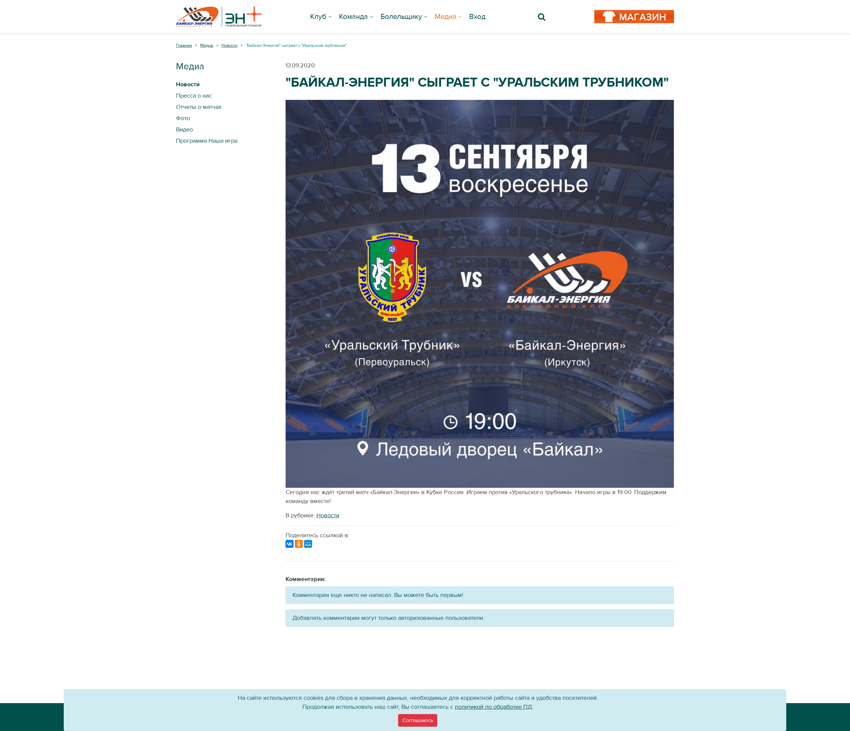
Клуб (318, 16)
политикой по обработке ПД (493, 707)
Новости (327, 515)
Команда (353, 16)
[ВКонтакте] (290, 544)
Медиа (446, 16)
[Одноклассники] (299, 544)
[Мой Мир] (308, 544)
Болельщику (401, 16)
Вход (477, 16)
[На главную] (219, 17)
